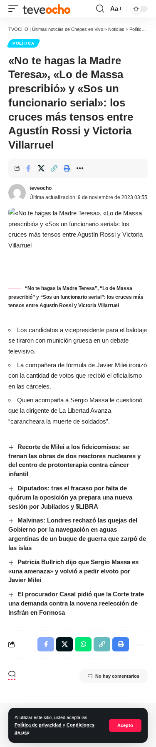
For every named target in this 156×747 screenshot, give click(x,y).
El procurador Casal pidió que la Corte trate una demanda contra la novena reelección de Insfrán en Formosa (76, 603)
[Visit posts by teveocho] (17, 193)
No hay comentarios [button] (117, 676)
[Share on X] (41, 168)
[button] (125, 725)
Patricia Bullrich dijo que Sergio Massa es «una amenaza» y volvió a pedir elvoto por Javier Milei (73, 571)
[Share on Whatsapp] (83, 644)
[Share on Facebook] (28, 168)
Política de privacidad (38, 724)
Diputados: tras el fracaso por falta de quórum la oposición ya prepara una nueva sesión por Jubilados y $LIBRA (70, 497)
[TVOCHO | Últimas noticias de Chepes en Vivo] (46, 8)
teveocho (41, 188)
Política (23, 43)
